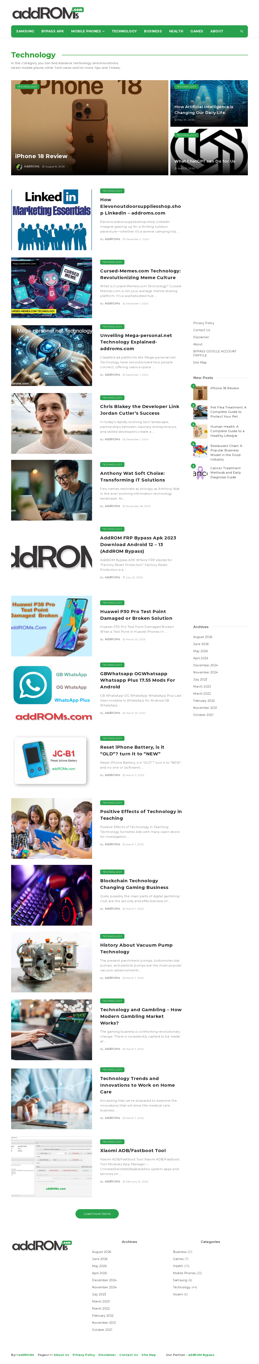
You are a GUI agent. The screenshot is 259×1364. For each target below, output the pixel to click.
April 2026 (200, 658)
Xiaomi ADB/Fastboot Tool (133, 1150)
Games (196, 31)
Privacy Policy (203, 323)
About (217, 31)
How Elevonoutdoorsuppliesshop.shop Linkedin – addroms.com (140, 206)
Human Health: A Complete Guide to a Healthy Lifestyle (227, 431)
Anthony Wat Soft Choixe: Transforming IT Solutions (132, 477)
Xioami (178, 1294)
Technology (124, 31)
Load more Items (97, 1214)
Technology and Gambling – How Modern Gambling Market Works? (141, 1016)
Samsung (25, 31)
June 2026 (201, 644)
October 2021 (203, 715)
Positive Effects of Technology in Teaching (141, 815)
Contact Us (201, 330)
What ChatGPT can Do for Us (204, 161)
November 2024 (205, 672)
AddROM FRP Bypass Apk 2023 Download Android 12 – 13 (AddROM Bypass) (138, 544)
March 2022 (202, 693)
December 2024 (205, 665)
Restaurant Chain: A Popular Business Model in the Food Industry (226, 452)
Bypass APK (52, 31)
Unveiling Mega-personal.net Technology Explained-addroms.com (136, 342)
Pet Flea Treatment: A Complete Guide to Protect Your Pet (228, 411)
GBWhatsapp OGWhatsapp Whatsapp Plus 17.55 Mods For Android (137, 680)
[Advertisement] (174, 13)
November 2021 (205, 708)
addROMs (32, 166)
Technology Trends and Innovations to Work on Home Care (137, 1085)
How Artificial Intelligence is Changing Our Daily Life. (204, 109)
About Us (61, 1355)
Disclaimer (201, 337)
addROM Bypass (201, 1355)
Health (176, 31)
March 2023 (202, 686)
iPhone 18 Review (41, 156)
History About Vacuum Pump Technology (136, 948)
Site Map (200, 362)
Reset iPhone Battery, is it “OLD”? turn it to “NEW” (132, 750)
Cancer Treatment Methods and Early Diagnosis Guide (225, 472)
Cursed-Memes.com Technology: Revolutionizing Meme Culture (140, 274)
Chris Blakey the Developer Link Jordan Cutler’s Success (139, 410)
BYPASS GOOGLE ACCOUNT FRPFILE (215, 353)
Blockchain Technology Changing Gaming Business (134, 884)
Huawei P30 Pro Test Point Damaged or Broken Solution (136, 615)
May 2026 (200, 651)
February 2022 (204, 701)
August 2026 (202, 637)
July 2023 (200, 679)
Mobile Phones (86, 31)
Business (153, 31)
